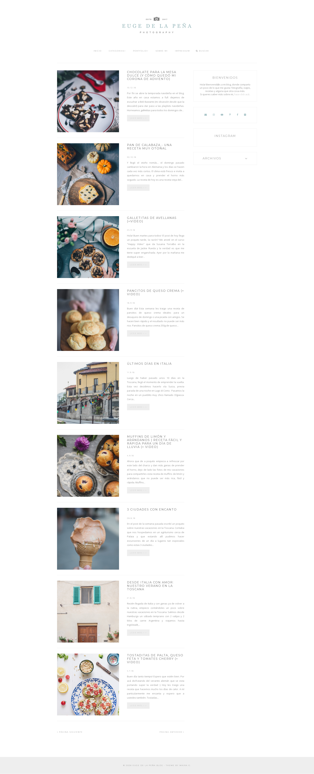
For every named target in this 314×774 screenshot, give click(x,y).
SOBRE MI (162, 51)
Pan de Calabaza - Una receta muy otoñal (149, 146)
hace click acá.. (242, 94)
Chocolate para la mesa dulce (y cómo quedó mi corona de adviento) (151, 75)
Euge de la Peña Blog (148, 765)
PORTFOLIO (140, 51)
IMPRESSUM (182, 51)
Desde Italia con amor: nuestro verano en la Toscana (150, 586)
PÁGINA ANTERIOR (171, 732)
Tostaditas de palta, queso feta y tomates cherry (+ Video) (155, 659)
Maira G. (185, 765)
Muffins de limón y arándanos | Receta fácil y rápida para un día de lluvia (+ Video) (154, 442)
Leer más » (138, 118)
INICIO (98, 51)
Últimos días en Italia (149, 363)
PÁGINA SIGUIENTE (70, 732)
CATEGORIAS (116, 51)
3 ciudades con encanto (152, 509)
